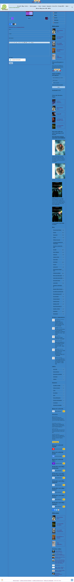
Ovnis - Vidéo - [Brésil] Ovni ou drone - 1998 (59, 568)
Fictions (58, 237)
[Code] (27, 42)
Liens (39, 6)
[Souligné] (13, 42)
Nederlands (56, 20)
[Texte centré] (20, 42)
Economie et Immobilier (58, 405)
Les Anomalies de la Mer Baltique (60, 37)
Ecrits (26, 6)
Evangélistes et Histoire (60, 50)
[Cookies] (2, 580)
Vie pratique (58, 392)
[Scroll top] (72, 580)
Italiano (55, 15)
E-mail (10, 33)
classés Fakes (58, 259)
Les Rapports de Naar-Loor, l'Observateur (60, 119)
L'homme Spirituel (58, 299)
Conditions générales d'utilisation (25, 580)
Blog (23, 6)
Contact (44, 6)
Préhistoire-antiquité (58, 273)
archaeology (58, 311)
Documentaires (58, 296)
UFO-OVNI (58, 369)
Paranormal (58, 234)
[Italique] (11, 42)
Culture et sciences (58, 387)
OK (63, 411)
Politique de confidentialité (48, 580)
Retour (29, 18)
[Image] (24, 42)
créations (58, 379)
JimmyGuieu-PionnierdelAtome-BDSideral (58, 574)
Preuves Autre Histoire (58, 230)
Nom (10, 29)
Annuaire (49, 6)
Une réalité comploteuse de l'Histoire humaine (60, 44)
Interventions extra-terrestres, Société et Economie (60, 31)
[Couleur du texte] (16, 42)
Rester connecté (56, 82)
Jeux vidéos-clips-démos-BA (58, 291)
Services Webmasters (58, 397)
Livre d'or (54, 6)
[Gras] (10, 42)
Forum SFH (61, 6)
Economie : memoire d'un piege (58, 247)
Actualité (58, 249)
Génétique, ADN (58, 303)
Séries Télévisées (58, 252)
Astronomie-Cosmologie (58, 374)
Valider (58, 87)
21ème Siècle (58, 282)
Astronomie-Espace (58, 280)
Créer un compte (54, 84)
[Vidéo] (26, 42)
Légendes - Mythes (58, 308)
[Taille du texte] (14, 42)
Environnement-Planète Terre (58, 270)
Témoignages (58, 313)
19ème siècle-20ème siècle (58, 278)
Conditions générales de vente (37, 580)
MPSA (49, 8)
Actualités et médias (58, 385)
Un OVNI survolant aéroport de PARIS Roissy (59, 554)
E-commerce (58, 402)
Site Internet (11, 38)
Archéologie (58, 262)
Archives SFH (58, 266)
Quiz (67, 6)
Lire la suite (59, 325)
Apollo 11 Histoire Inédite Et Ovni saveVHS (59, 571)
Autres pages (33, 6)
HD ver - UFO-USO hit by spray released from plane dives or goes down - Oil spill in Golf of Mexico (60, 561)
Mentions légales (16, 580)
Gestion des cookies (57, 580)
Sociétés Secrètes (58, 301)
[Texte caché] (23, 42)
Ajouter (11, 63)
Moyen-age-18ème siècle (58, 275)
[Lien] (21, 42)
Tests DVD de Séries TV (58, 306)
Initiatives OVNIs (58, 257)
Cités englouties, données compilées (59, 56)
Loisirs (58, 390)
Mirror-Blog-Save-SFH (41, 8)
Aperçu (32, 42)
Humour (58, 264)
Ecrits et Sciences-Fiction (59, 102)
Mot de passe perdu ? (60, 84)
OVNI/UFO (58, 254)
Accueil (19, 6)
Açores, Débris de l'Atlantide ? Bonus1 (58, 551)
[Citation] (18, 42)
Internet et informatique (58, 400)
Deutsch (55, 17)
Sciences (58, 232)
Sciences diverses (58, 371)
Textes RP (59, 114)
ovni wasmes (57, 565)
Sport (58, 395)
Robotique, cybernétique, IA (58, 286)
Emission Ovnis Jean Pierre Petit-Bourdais (60, 557)
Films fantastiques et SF (58, 294)
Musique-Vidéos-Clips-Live (58, 289)
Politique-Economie (58, 239)
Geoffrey (57, 327)
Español (55, 12)
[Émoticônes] (29, 42)
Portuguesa (56, 22)
